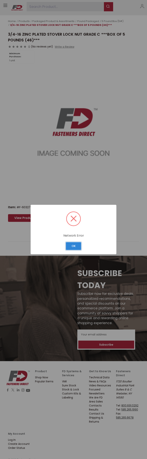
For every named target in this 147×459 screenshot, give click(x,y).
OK (74, 246)
